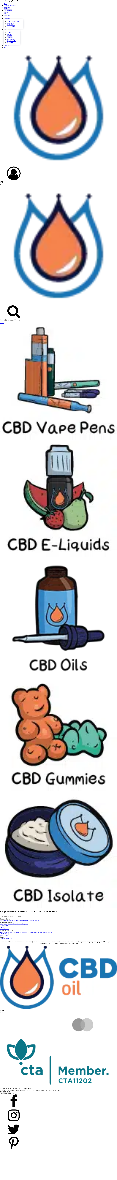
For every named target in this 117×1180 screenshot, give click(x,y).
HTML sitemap (4, 934)
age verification (4, 929)
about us (2, 932)
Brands (6, 12)
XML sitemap (4, 935)
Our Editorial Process (11, 932)
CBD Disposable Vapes (10, 5)
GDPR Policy (4, 925)
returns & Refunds (30, 920)
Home (5, 4)
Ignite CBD (10, 42)
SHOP (2, 323)
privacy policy (4, 924)
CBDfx (9, 32)
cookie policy (24, 924)
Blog (5, 13)
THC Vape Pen (8, 10)
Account (6, 45)
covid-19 (38, 920)
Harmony (9, 34)
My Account (7, 15)
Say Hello (3, 920)
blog (51, 932)
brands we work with (40, 932)
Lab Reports (9, 920)
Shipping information (19, 920)
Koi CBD (9, 36)
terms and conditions (14, 924)
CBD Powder (8, 7)
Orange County (11, 39)
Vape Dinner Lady (12, 41)
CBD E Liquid (8, 9)
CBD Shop (7, 18)
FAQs (1, 927)
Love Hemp (10, 37)
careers (48, 932)
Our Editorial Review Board (25, 932)
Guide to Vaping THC (6, 938)
